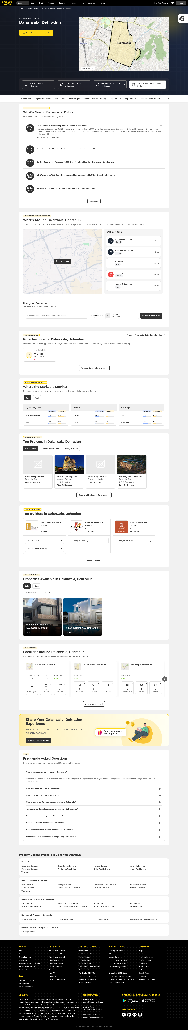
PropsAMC (53, 976)
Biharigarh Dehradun (65, 885)
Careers (22, 954)
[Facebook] (124, 1015)
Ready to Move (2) (35, 541)
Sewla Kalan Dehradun (138, 885)
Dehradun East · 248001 (29, 18)
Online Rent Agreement (117, 967)
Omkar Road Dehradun (102, 869)
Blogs (103, 3)
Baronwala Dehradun (101, 888)
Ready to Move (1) (125, 541)
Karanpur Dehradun (101, 866)
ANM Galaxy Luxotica (101, 919)
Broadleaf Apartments (28, 919)
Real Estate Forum (146, 957)
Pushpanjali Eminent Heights (68, 903)
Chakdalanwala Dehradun (67, 866)
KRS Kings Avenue (28, 932)
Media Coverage (25, 957)
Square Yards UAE (56, 954)
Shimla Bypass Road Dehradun (69, 888)
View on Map (63, 261)
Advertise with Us (85, 970)
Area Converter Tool (116, 983)
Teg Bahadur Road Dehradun (68, 869)
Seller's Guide (144, 970)
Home (21, 8)
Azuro (51, 970)
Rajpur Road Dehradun (29, 866)
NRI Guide (143, 976)
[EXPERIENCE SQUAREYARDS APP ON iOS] (148, 1003)
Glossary (142, 954)
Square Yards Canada (57, 951)
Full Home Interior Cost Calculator (121, 979)
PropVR (52, 973)
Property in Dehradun (32, 8)
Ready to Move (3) (80, 541)
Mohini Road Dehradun (29, 869)
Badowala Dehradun (137, 888)
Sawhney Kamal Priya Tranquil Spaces (143, 919)
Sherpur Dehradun (28, 888)
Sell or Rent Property (160, 3)
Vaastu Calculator (115, 957)
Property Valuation (116, 951)
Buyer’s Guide (144, 967)
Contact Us (23, 970)
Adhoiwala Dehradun (137, 866)
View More (94, 201)
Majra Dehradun (27, 885)
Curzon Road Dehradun (138, 869)
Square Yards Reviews (27, 967)
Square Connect (85, 957)
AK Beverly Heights (137, 906)
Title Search (113, 954)
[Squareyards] (7, 3)
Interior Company (55, 967)
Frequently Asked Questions (29, 963)
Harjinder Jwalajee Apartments (104, 906)
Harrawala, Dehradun (45, 665)
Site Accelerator (85, 963)
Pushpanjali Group (94, 522)
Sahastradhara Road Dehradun (105, 885)
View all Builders (93, 560)
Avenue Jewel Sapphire (66, 919)
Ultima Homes (135, 903)
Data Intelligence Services (88, 976)
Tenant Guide (144, 973)
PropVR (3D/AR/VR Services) (90, 967)
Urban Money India (56, 960)
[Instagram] (140, 1015)
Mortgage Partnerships (87, 979)
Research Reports (145, 960)
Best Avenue (98, 903)
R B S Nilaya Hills (27, 903)
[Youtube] (134, 1015)
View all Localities (93, 704)
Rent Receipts (114, 970)
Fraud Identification (26, 987)
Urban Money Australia (57, 963)
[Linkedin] (129, 1015)
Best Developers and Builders (52, 522)
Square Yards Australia (57, 957)
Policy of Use (24, 984)
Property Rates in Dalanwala (93, 368)
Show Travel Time (152, 316)
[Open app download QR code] (183, 18)
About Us (22, 951)
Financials (23, 960)
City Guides (143, 963)
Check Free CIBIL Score (118, 973)
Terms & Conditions (26, 980)
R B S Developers (138, 522)
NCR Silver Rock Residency (31, 906)
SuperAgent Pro (85, 983)
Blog (140, 951)
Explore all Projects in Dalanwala (93, 495)
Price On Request (32, 482)
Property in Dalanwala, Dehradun (52, 8)
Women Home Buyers (147, 979)
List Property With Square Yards (91, 954)
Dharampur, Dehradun (141, 665)
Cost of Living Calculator (118, 960)
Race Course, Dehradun (94, 665)
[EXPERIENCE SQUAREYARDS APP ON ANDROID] (131, 1003)
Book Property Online (57, 979)
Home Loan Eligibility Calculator (120, 976)
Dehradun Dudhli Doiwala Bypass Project (72, 906)
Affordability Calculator (117, 963)
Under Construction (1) (37, 549)
